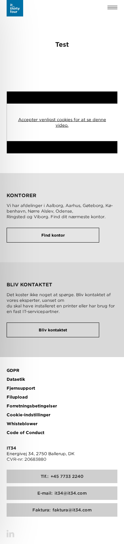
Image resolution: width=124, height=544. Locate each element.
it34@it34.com (62, 493)
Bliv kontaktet (53, 329)
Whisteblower (22, 423)
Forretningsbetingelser (32, 405)
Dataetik (16, 379)
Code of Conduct (25, 432)
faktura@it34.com (62, 509)
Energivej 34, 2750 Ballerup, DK (40, 453)
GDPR (13, 370)
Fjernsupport (21, 388)
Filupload (17, 397)
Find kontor (53, 235)
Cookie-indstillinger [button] (28, 414)
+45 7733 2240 (62, 476)
